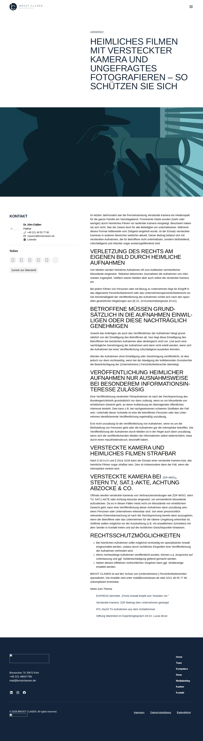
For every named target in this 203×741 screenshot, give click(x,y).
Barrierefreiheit (184, 712)
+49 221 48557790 (21, 676)
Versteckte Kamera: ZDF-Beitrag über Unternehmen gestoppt (132, 602)
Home (179, 657)
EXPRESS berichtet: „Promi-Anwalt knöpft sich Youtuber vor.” (132, 595)
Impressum (139, 712)
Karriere (180, 686)
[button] (13, 260)
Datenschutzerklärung (160, 712)
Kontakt (180, 692)
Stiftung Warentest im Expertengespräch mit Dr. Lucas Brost (131, 615)
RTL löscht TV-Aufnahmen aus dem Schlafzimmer (125, 609)
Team (179, 663)
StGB (127, 460)
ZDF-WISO (169, 477)
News (179, 675)
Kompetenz (182, 669)
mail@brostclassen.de (23, 680)
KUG (173, 300)
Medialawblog (183, 681)
